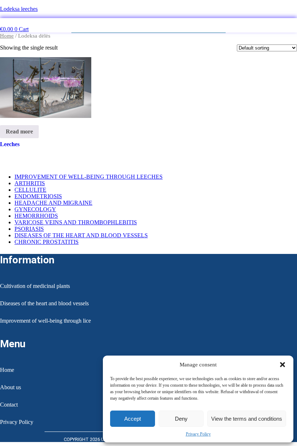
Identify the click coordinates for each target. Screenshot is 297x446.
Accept (132, 419)
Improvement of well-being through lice (45, 321)
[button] (282, 364)
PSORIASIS (29, 229)
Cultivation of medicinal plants (35, 286)
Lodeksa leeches (19, 9)
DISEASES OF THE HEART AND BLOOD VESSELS (81, 235)
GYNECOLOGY (35, 209)
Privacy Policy (198, 434)
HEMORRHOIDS (36, 216)
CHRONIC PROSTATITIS (46, 242)
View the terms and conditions (246, 419)
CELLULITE (30, 190)
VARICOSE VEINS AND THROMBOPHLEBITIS (75, 222)
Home (7, 36)
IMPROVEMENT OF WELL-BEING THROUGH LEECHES (88, 177)
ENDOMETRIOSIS (38, 196)
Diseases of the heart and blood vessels (44, 303)
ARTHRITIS (29, 183)
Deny (181, 419)
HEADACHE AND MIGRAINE (53, 203)
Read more (19, 131)
